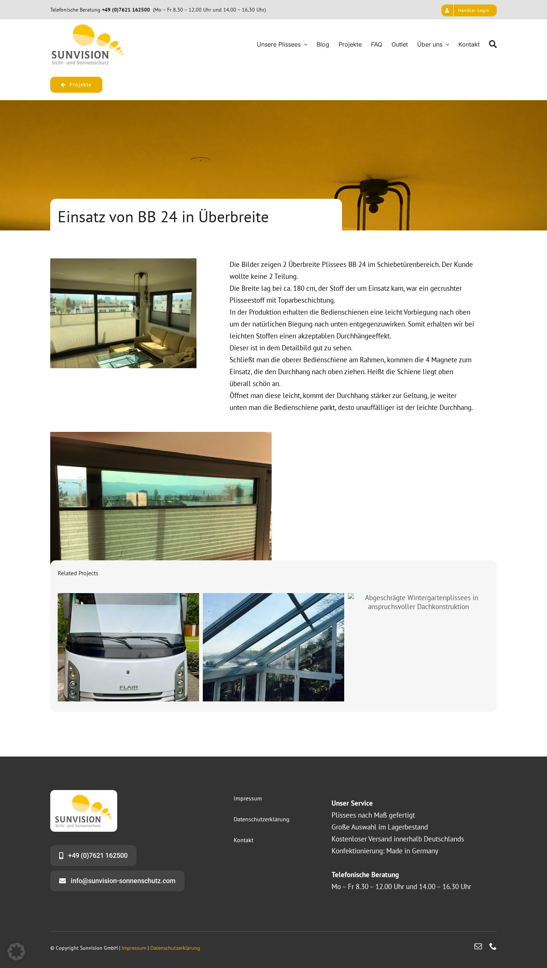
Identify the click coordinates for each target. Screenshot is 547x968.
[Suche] (493, 44)
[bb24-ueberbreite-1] (123, 261)
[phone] (493, 946)
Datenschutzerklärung (175, 948)
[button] (16, 951)
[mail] (478, 946)
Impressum (134, 948)
